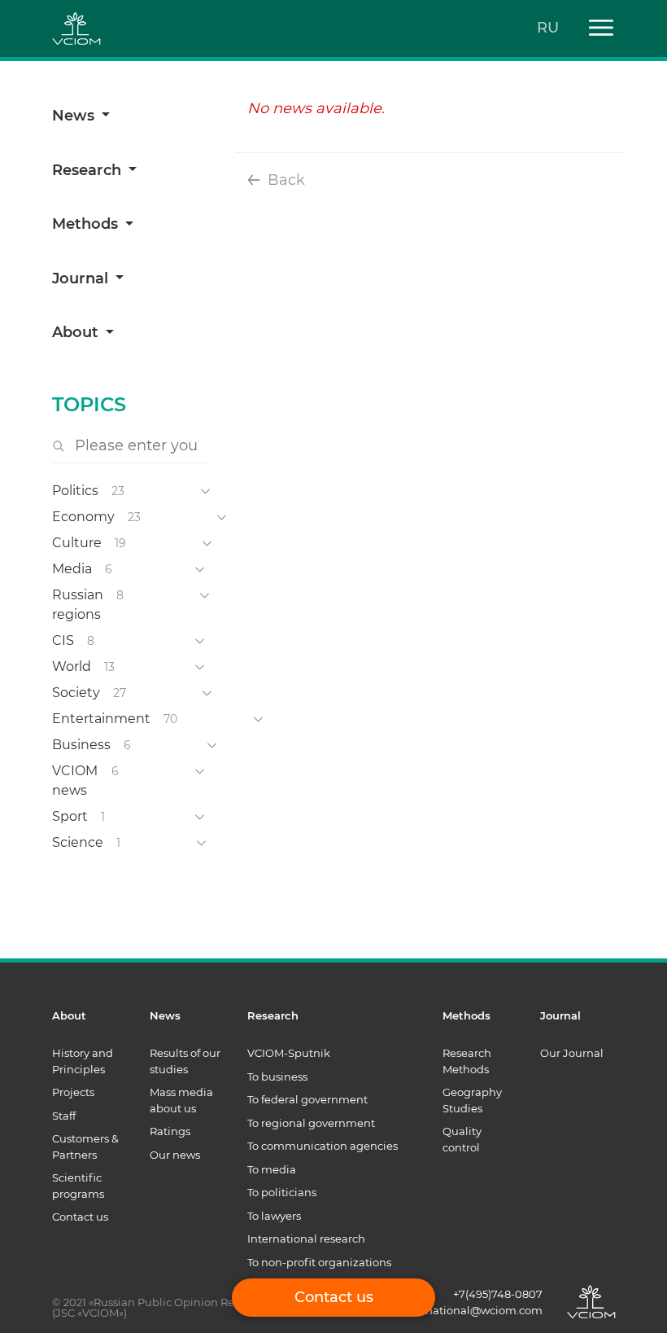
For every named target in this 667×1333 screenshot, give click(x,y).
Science (77, 842)
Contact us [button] (333, 1297)
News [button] (75, 116)
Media (72, 569)
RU (548, 28)
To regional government (311, 1122)
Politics (75, 490)
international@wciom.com (471, 1310)
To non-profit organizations (319, 1262)
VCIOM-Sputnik (288, 1052)
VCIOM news (75, 780)
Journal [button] (82, 278)
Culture (77, 542)
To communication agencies (322, 1145)
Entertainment (101, 718)
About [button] (77, 332)
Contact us (80, 1216)
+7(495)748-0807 (498, 1293)
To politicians (281, 1192)
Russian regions (77, 604)
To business (277, 1076)
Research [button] (88, 170)
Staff (64, 1115)
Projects (73, 1091)
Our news (175, 1154)
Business (81, 744)
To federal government (307, 1099)
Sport (70, 816)
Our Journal (572, 1052)
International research (306, 1238)
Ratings (170, 1131)
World (71, 666)
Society (76, 692)
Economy (83, 516)
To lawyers (274, 1215)
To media (271, 1169)
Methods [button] (87, 224)
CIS (63, 640)
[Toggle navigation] (595, 29)
